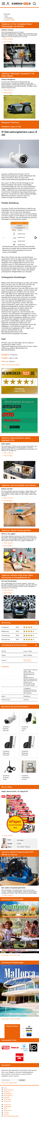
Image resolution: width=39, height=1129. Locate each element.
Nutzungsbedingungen (11, 1116)
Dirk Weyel (20, 840)
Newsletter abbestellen (9, 1083)
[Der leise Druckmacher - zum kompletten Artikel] (19, 607)
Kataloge (6, 1097)
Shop (5, 1088)
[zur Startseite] (21, 4)
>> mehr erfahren (7, 836)
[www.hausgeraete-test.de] (24, 1051)
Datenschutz (8, 1110)
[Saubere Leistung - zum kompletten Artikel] (19, 56)
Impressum (7, 1105)
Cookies (6, 1112)
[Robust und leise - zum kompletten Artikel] (19, 515)
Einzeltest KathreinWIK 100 (6, 729)
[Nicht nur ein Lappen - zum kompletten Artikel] (19, 560)
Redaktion (7, 1092)
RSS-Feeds (7, 1099)
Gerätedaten (8, 1094)
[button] (36, 237)
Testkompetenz (9, 1090)
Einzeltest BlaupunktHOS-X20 (6, 753)
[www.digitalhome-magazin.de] (6, 1051)
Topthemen (7, 1101)
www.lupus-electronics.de (28, 660)
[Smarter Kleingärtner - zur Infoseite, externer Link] (19, 107)
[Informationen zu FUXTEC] (29, 1028)
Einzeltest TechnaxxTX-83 (6, 777)
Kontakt (6, 1114)
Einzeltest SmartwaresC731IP (26, 777)
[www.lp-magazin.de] (33, 1051)
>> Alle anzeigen (7, 42)
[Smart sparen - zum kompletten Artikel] (19, 470)
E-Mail (19, 843)
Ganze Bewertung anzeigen (10, 365)
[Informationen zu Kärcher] (29, 1031)
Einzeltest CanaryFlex (25, 729)
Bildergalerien (8, 1095)
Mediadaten (7, 1106)
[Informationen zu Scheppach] (29, 1035)
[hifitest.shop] (19, 1061)
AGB (5, 1108)
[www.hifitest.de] (15, 1051)
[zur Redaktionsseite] (4, 843)
